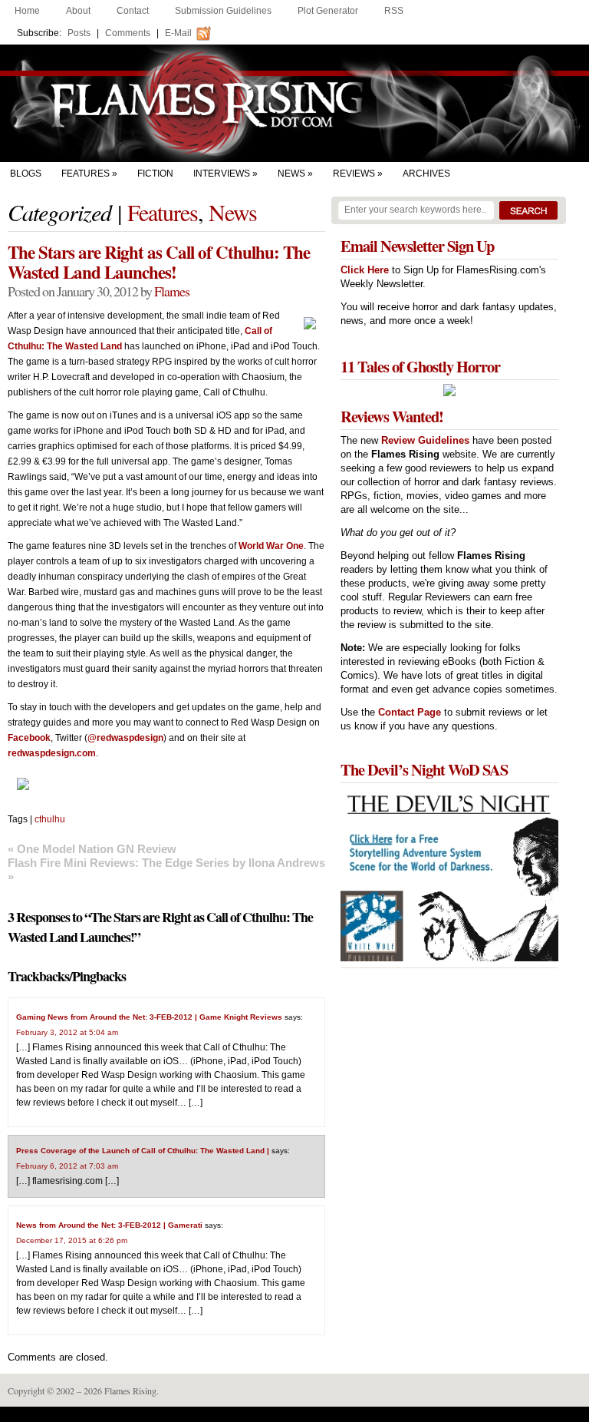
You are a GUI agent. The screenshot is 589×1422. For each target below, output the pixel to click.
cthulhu (50, 819)
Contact (133, 10)
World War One (271, 546)
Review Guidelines (425, 440)
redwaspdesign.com (52, 753)
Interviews (221, 173)
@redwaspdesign (125, 737)
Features (85, 173)
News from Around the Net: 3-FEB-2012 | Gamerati (109, 1225)
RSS (393, 10)
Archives (426, 173)
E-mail (178, 33)
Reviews (354, 173)
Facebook (29, 737)
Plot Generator (328, 10)
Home (27, 10)
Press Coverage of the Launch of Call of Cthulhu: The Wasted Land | (142, 1150)
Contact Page (409, 712)
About (78, 10)
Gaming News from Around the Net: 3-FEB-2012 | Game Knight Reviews (149, 1017)
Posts (78, 33)
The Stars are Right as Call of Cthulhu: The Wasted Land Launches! (159, 262)
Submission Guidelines (223, 10)
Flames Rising (294, 103)
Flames (171, 291)
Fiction (155, 173)
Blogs (25, 173)
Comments (127, 33)
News (291, 173)
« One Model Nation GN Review (92, 848)
